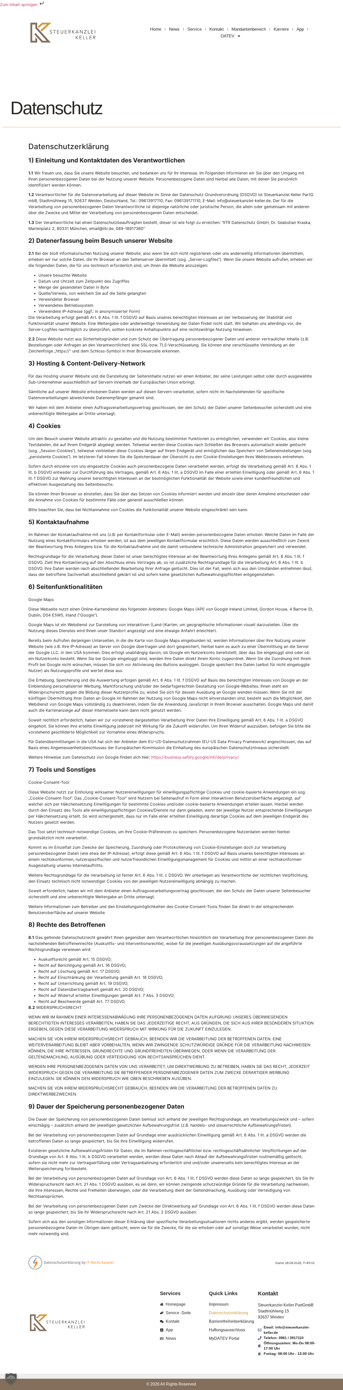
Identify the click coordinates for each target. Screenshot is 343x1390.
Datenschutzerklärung (228, 1313)
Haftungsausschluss (227, 1330)
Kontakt (216, 29)
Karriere (281, 29)
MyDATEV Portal (224, 1338)
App (300, 29)
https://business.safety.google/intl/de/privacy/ (195, 757)
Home (155, 29)
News (174, 29)
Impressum (218, 1304)
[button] (11, 1379)
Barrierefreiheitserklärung (231, 1321)
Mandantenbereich (249, 29)
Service (194, 29)
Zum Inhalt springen (19, 4)
